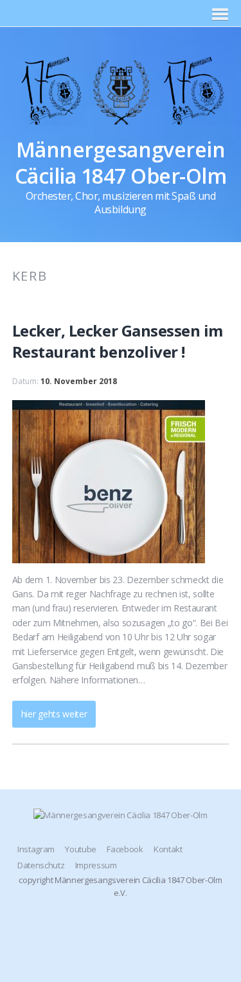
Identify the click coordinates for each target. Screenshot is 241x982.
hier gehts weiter (54, 714)
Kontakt (168, 849)
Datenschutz (40, 865)
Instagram (36, 849)
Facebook (125, 849)
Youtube (80, 849)
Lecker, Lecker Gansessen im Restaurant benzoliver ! (117, 341)
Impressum (96, 865)
